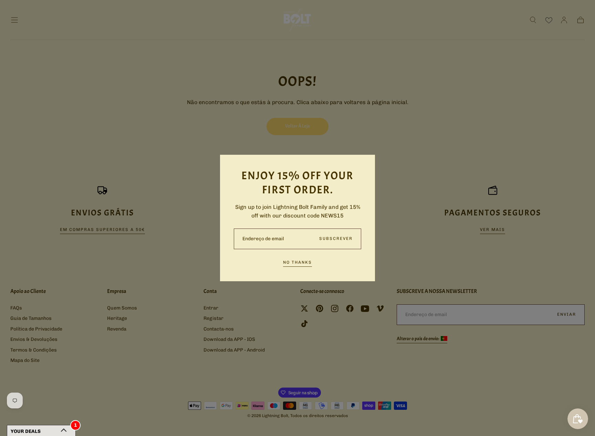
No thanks (297, 262)
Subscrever (336, 238)
